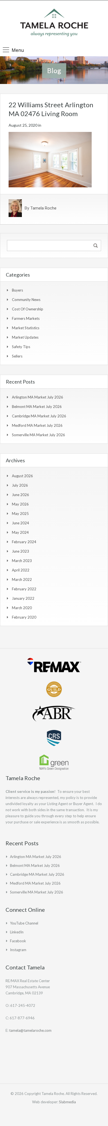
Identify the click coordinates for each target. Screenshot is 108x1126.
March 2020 (22, 608)
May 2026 (20, 504)
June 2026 (20, 494)
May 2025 (20, 513)
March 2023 (22, 560)
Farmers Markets (26, 318)
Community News (26, 299)
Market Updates (25, 337)
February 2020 (24, 617)
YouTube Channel (24, 923)
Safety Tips (21, 346)
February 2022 (24, 589)
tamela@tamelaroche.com (30, 1030)
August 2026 (22, 476)
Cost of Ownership (27, 309)
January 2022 (23, 598)
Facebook (18, 941)
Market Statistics (25, 328)
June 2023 (20, 551)
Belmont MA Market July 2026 (37, 406)
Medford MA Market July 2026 (37, 425)
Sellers (17, 356)
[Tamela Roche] (54, 23)
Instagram (18, 950)
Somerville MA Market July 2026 (38, 435)
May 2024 (20, 532)
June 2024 (20, 523)
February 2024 (24, 542)
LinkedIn (17, 932)
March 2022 (22, 579)
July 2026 (20, 485)
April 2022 (20, 570)
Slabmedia (67, 1102)
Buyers (17, 290)
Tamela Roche (43, 208)
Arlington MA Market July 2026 (37, 397)
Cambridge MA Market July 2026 (39, 416)
